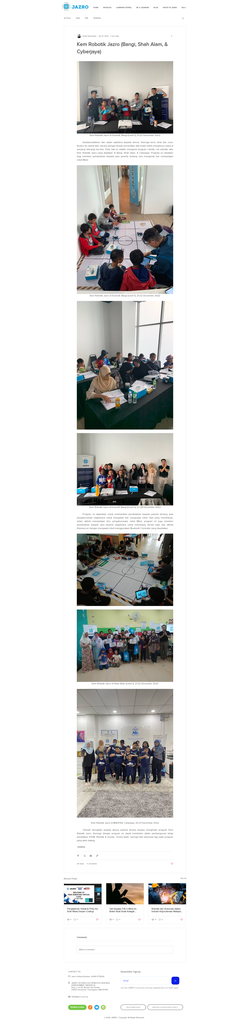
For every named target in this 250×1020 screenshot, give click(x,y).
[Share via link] (97, 855)
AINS (78, 18)
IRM (86, 18)
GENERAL (97, 18)
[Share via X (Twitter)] (84, 855)
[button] (183, 18)
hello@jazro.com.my (79, 996)
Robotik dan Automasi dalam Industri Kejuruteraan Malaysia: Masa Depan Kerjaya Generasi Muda (167, 910)
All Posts (67, 18)
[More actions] (171, 36)
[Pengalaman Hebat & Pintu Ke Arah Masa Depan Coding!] (83, 893)
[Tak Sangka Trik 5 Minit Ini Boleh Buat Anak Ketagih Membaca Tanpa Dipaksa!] (125, 893)
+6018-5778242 (97, 976)
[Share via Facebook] (78, 855)
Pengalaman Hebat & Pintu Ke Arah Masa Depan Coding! (82, 910)
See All (183, 878)
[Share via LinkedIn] (91, 855)
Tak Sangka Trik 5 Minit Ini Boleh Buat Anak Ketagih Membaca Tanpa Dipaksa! (122, 910)
